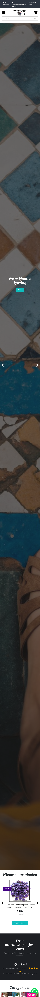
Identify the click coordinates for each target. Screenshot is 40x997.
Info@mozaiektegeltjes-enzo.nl (19, 5)
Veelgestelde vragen (32, 3)
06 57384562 (5, 3)
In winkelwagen (20, 923)
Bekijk (20, 298)
